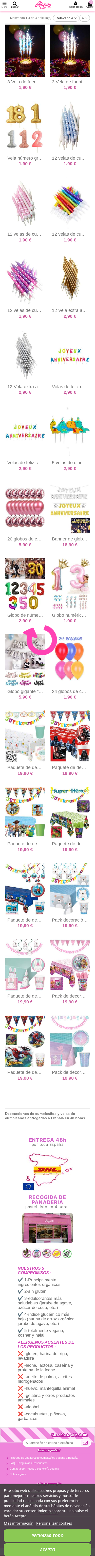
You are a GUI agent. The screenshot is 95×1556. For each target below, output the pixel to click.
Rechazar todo (47, 1536)
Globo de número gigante (33, 615)
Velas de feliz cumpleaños (33, 462)
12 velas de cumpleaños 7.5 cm (39, 234)
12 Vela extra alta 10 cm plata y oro (43, 386)
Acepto (47, 1549)
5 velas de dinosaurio (73, 462)
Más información (18, 1523)
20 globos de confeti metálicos (38, 538)
